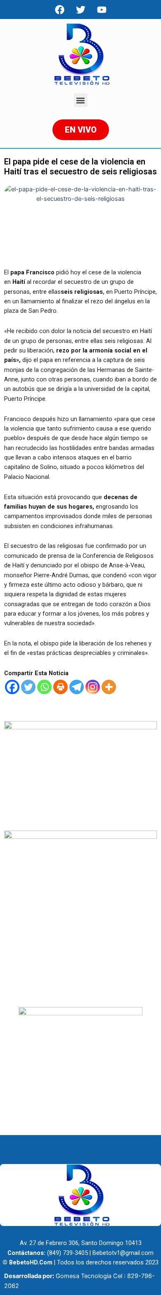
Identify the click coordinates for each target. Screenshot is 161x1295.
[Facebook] (59, 9)
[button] (81, 100)
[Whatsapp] (44, 687)
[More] (109, 687)
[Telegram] (76, 687)
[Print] (60, 687)
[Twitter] (28, 687)
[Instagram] (92, 687)
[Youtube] (101, 9)
